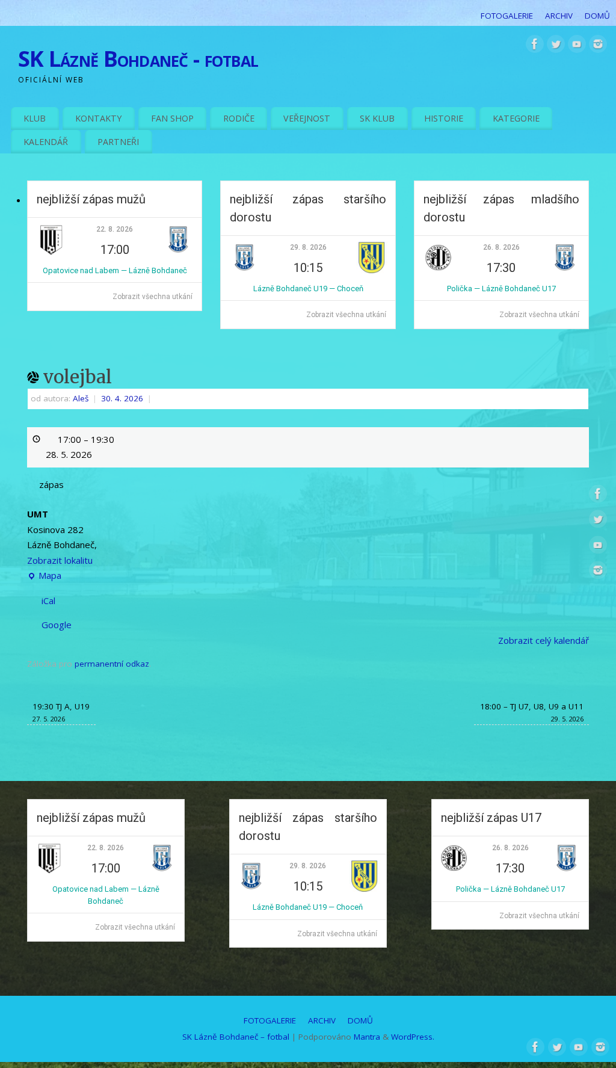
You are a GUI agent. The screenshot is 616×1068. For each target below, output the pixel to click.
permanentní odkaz (112, 663)
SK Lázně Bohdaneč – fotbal (235, 1036)
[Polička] (438, 270)
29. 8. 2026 (308, 247)
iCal (48, 600)
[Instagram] (598, 46)
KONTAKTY (98, 118)
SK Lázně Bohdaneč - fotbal (138, 58)
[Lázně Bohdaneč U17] (564, 270)
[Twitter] (556, 46)
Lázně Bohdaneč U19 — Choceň (308, 288)
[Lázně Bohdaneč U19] (244, 270)
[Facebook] (535, 46)
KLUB (34, 118)
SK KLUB (377, 118)
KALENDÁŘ (45, 141)
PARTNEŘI (118, 141)
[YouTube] (577, 46)
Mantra (367, 1036)
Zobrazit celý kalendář (543, 640)
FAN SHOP (172, 118)
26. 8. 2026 (501, 247)
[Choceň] (371, 270)
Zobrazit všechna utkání (152, 296)
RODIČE (238, 118)
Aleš (80, 398)
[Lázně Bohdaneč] (178, 252)
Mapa (44, 576)
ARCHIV (559, 15)
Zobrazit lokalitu (60, 560)
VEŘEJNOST (306, 118)
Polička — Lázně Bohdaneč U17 (501, 288)
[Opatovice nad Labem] (51, 252)
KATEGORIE (516, 118)
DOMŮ (597, 15)
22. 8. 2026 (114, 229)
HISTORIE (443, 118)
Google (57, 625)
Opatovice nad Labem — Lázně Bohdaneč (115, 270)
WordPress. (412, 1036)
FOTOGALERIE (507, 15)
